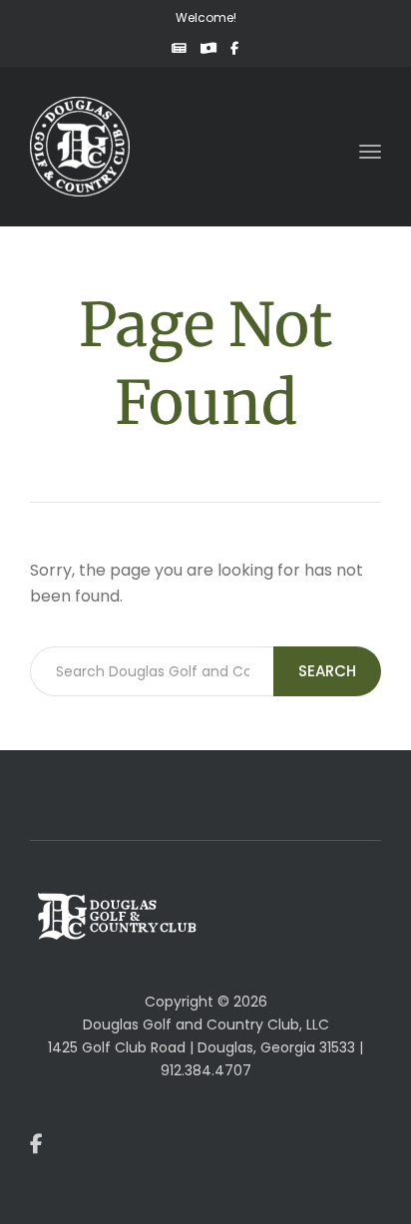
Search (327, 670)
